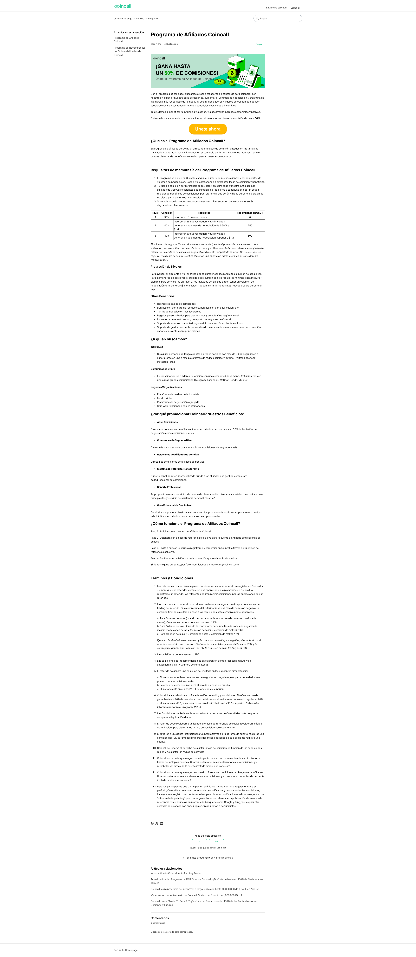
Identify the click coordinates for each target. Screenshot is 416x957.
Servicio (140, 18)
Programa (153, 18)
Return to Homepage (126, 950)
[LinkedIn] (161, 823)
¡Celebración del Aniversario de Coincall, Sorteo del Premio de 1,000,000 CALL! (196, 895)
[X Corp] (156, 823)
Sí (199, 841)
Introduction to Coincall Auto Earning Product (177, 873)
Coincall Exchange (123, 18)
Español (295, 7)
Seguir (259, 44)
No (216, 841)
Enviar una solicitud (276, 7)
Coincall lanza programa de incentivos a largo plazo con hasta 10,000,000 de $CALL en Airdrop (205, 889)
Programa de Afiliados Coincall (126, 39)
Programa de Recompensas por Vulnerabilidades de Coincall (129, 51)
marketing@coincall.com (225, 564)
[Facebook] (152, 823)
